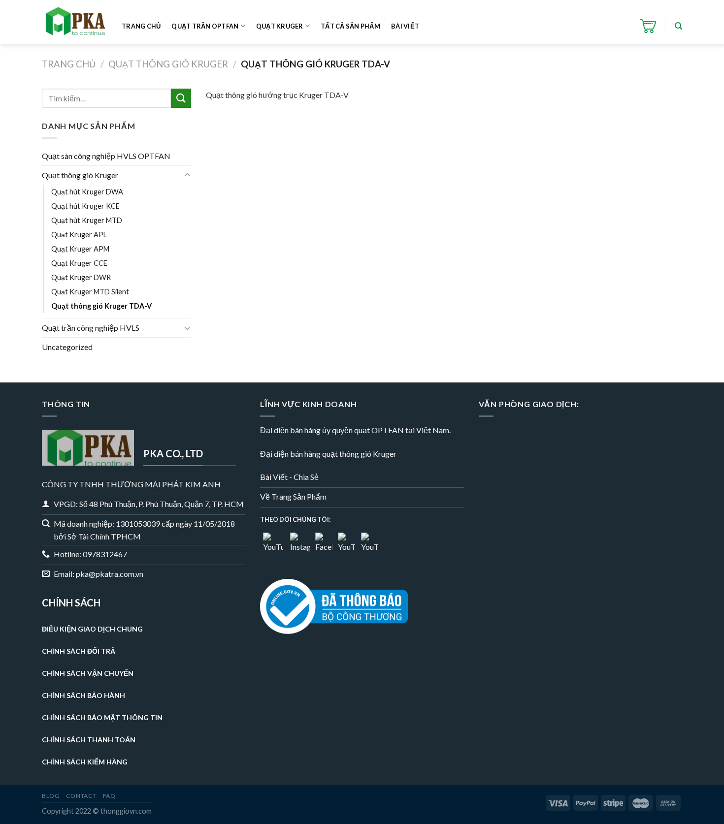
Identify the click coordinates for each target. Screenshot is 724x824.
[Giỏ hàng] (648, 26)
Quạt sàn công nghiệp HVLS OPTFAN (106, 155)
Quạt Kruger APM (80, 249)
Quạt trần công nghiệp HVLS (90, 327)
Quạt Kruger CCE (79, 263)
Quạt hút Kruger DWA (87, 192)
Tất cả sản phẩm (350, 26)
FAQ (109, 795)
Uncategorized (67, 346)
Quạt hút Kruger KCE (85, 206)
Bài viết (405, 26)
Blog (51, 795)
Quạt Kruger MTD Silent (90, 291)
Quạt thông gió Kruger (168, 64)
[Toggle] (187, 175)
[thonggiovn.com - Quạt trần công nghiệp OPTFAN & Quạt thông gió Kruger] (74, 22)
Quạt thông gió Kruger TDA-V (101, 306)
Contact (81, 795)
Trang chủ (141, 26)
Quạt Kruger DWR (81, 277)
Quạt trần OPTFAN (204, 26)
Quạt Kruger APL (79, 234)
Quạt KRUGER (279, 26)
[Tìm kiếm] (678, 26)
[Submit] (181, 98)
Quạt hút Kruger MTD (86, 220)
